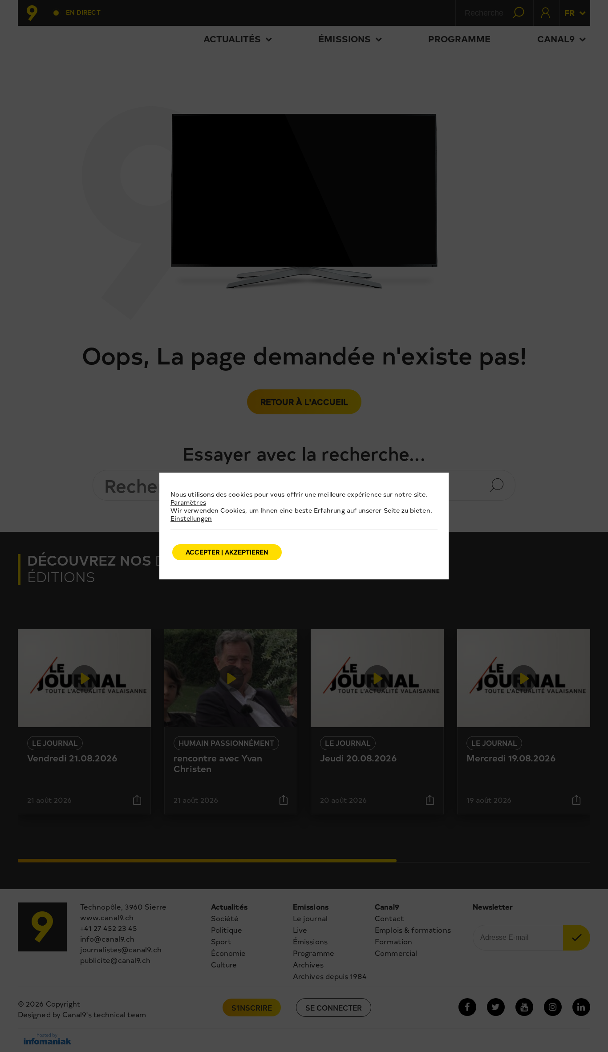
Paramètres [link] (188, 502)
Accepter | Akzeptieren (227, 552)
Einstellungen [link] (191, 518)
